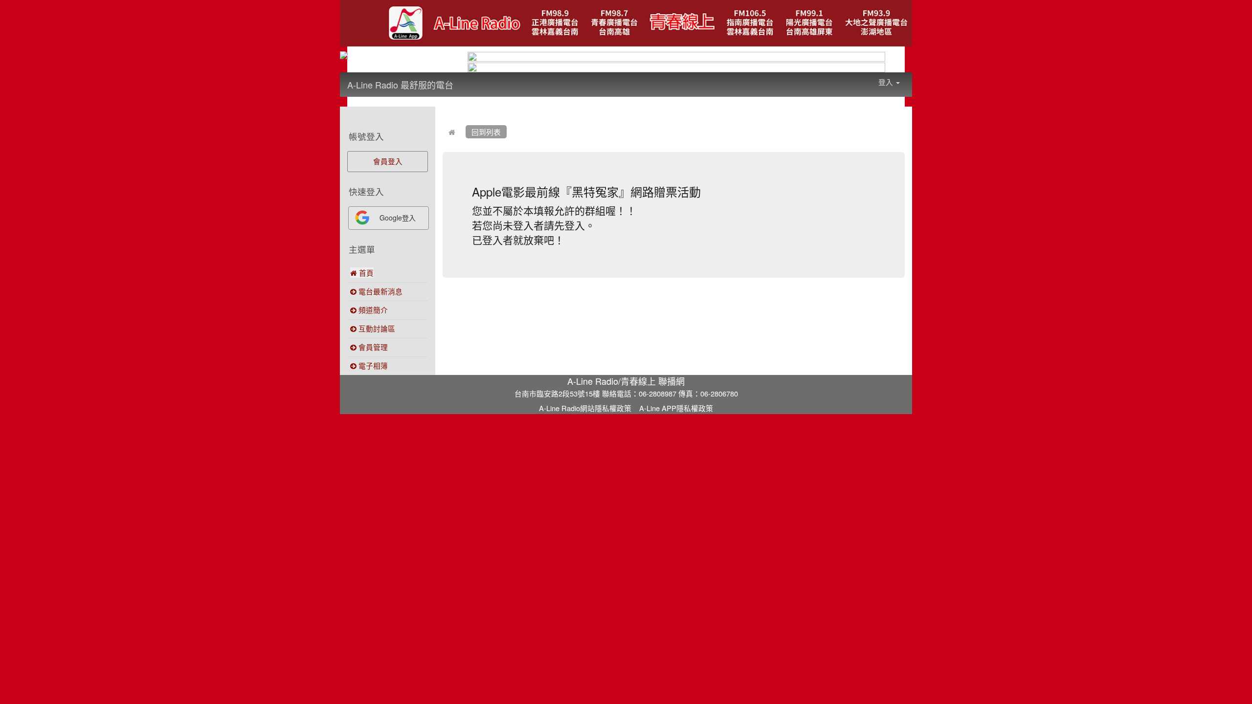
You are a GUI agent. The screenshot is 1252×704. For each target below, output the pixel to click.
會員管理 (372, 347)
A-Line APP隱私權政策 (676, 408)
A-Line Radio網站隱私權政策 (585, 408)
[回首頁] (452, 131)
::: (463, 78)
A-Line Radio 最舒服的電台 (400, 84)
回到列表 (486, 132)
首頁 (365, 272)
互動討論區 (376, 328)
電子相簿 (372, 365)
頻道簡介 (372, 310)
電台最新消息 (379, 291)
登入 (886, 82)
